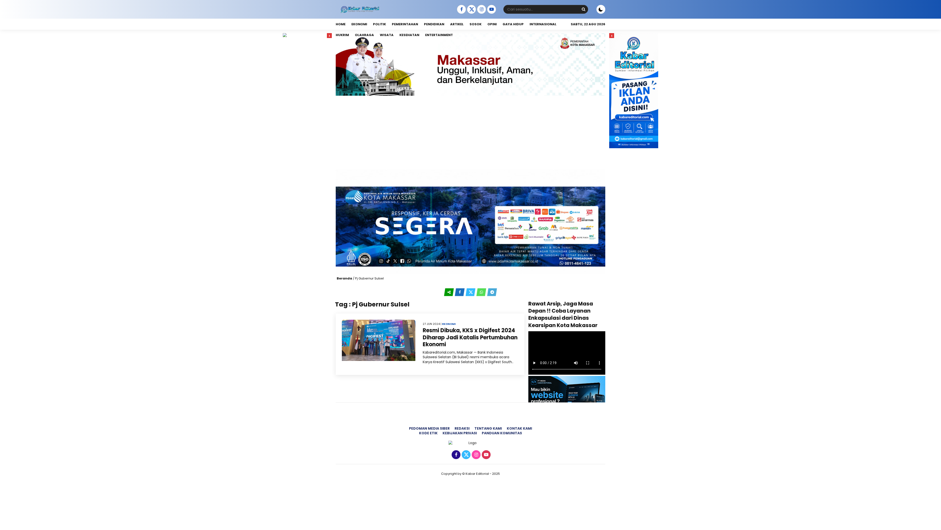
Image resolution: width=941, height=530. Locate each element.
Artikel (457, 24)
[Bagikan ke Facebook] (460, 292)
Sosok (476, 24)
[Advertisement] (470, 132)
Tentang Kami (488, 428)
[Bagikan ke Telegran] (492, 292)
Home (341, 24)
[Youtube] (491, 9)
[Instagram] (481, 9)
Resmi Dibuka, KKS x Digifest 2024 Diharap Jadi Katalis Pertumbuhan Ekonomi (470, 337)
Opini (492, 24)
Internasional (543, 24)
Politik (379, 24)
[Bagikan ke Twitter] (471, 292)
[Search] (583, 9)
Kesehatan (409, 35)
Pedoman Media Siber (429, 428)
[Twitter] (471, 9)
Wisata (387, 35)
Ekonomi (359, 24)
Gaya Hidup (513, 24)
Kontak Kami (519, 428)
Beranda (344, 278)
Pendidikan (434, 24)
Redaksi (462, 428)
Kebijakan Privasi (460, 433)
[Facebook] (461, 9)
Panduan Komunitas (502, 433)
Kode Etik (428, 433)
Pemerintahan (405, 24)
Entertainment (439, 35)
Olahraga (364, 35)
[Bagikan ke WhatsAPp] (481, 292)
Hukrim (342, 35)
